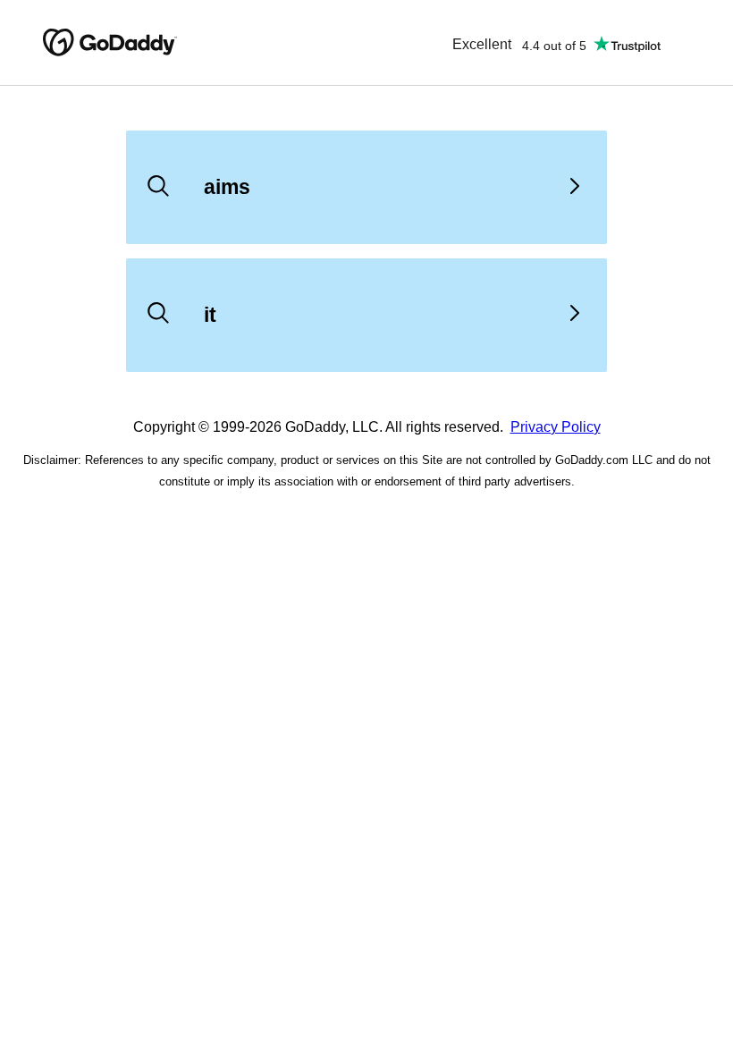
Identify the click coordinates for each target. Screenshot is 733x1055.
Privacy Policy (555, 427)
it (210, 314)
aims (227, 186)
